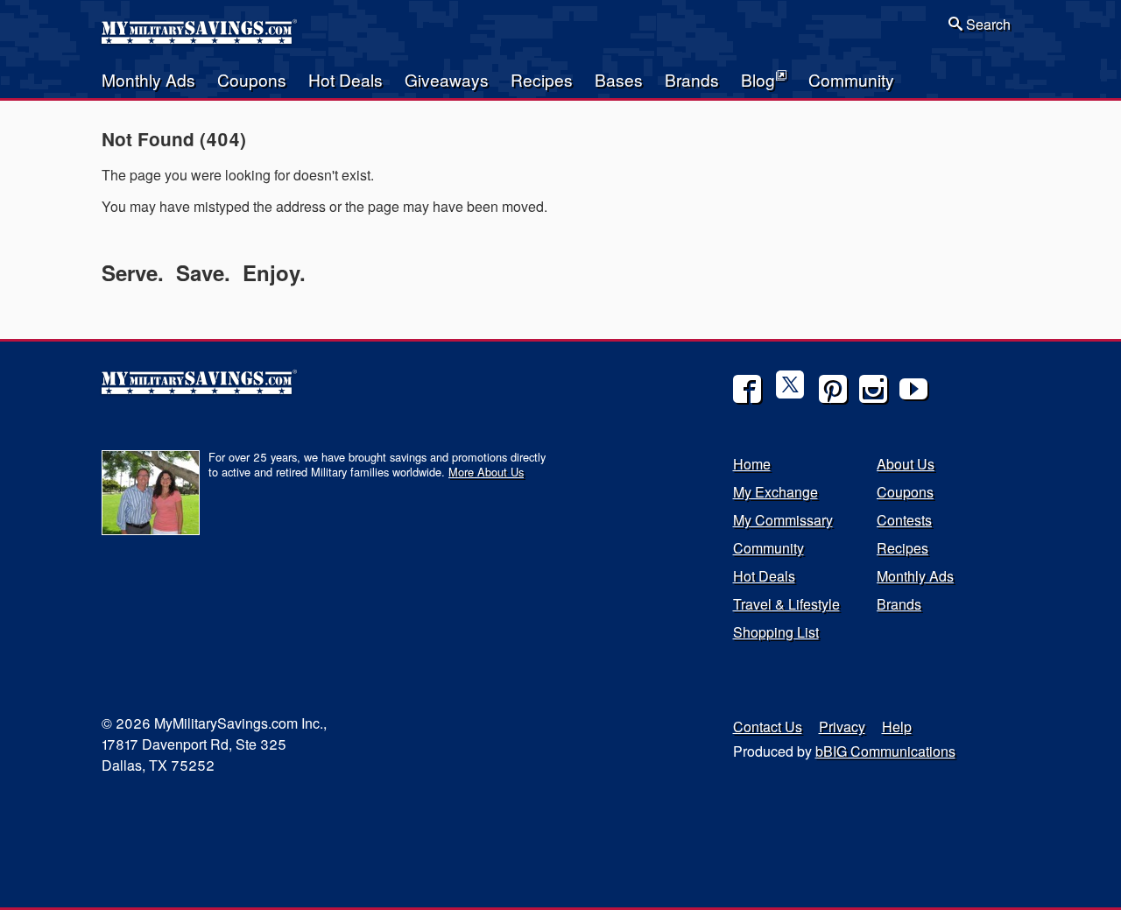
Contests (904, 520)
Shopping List (776, 632)
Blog (758, 79)
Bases (619, 79)
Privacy (842, 726)
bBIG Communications (885, 751)
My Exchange (775, 492)
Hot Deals (345, 79)
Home (752, 464)
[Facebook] (747, 389)
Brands (692, 79)
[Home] (201, 38)
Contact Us (767, 726)
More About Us (486, 471)
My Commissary (783, 520)
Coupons (251, 79)
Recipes (542, 79)
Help (897, 726)
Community (851, 79)
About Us (905, 464)
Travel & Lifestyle (786, 604)
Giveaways (447, 79)
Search (986, 24)
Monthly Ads (148, 79)
